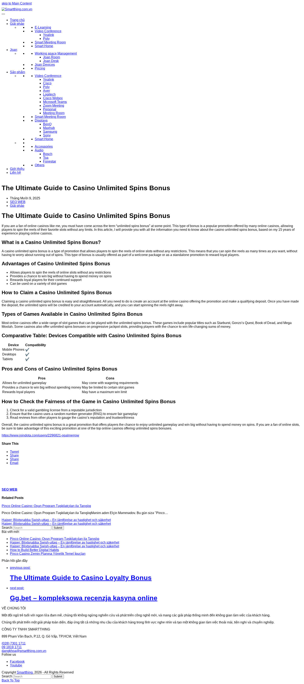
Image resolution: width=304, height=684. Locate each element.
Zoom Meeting (53, 105)
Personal (49, 109)
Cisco (47, 83)
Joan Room (51, 57)
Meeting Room (54, 113)
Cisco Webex (53, 98)
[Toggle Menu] (3, 14)
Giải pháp (17, 23)
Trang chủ (17, 20)
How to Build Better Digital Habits (34, 550)
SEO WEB (17, 202)
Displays (41, 120)
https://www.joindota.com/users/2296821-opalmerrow (40, 435)
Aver (46, 90)
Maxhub (49, 128)
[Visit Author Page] (9, 481)
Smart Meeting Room (50, 42)
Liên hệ (15, 172)
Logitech (49, 94)
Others (39, 165)
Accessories (44, 146)
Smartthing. (25, 672)
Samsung (50, 131)
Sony (47, 135)
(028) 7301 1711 (14, 643)
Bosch (47, 154)
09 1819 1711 (12, 647)
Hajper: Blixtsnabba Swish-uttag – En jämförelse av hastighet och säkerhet (56, 520)
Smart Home (44, 46)
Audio (39, 150)
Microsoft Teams (55, 102)
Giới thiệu (17, 169)
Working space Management (56, 53)
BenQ (47, 124)
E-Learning (43, 27)
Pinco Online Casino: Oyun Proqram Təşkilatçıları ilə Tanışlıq (46, 506)
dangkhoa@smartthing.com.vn (24, 651)
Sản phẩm (17, 72)
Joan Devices (45, 64)
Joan (13, 49)
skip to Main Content (17, 3)
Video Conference (48, 31)
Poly (46, 38)
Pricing (40, 68)
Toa (45, 157)
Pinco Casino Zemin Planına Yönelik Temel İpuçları (47, 553)
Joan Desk (51, 61)
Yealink (48, 35)
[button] (14, 451)
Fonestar (49, 161)
